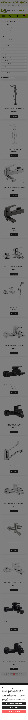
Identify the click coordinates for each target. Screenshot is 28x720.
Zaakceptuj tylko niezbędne (14, 703)
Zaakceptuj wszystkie (14, 711)
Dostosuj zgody (14, 707)
